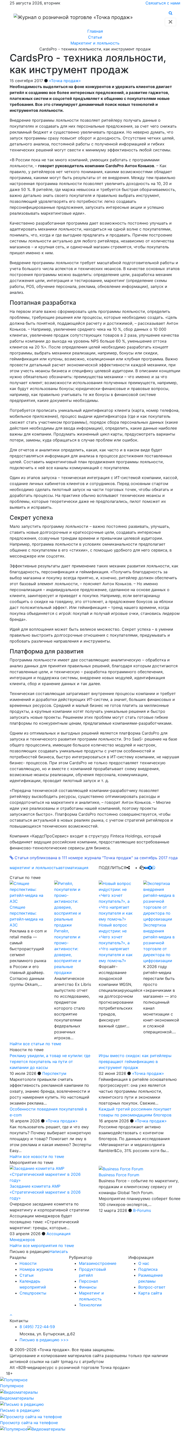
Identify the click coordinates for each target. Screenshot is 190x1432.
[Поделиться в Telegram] (150, 867)
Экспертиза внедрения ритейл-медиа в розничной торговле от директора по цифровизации (159, 943)
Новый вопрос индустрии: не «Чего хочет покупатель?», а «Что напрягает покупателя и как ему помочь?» (116, 943)
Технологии (90, 1304)
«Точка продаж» (65, 80)
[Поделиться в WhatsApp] (153, 867)
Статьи (27, 1275)
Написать (58, 1251)
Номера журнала (36, 1269)
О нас (143, 1263)
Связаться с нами (162, 2)
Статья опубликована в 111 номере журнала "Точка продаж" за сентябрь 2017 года (95, 857)
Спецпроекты (33, 1293)
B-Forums (142, 1210)
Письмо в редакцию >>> (44, 1339)
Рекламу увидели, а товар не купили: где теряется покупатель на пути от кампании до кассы (50, 1061)
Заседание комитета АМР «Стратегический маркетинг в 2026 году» (45, 1192)
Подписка (148, 1269)
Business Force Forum (119, 1174)
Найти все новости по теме (37, 1156)
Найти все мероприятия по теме (42, 1245)
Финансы (87, 1287)
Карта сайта (150, 1293)
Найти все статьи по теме (35, 1043)
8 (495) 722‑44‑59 (37, 1326)
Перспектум (54, 1073)
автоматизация (73, 867)
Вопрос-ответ (152, 1287)
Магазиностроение (97, 1263)
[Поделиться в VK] (146, 867)
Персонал (88, 1281)
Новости (28, 1263)
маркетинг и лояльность (34, 867)
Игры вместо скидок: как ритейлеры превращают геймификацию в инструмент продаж (135, 1061)
